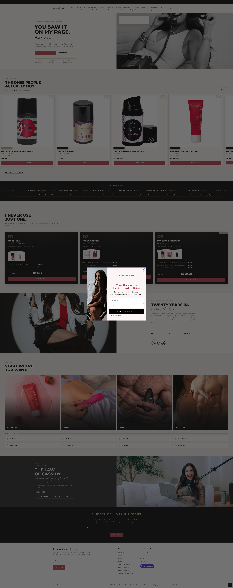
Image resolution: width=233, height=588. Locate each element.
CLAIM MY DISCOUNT (126, 311)
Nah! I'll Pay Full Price (116, 316)
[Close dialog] (143, 269)
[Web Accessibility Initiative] (0, 586)
